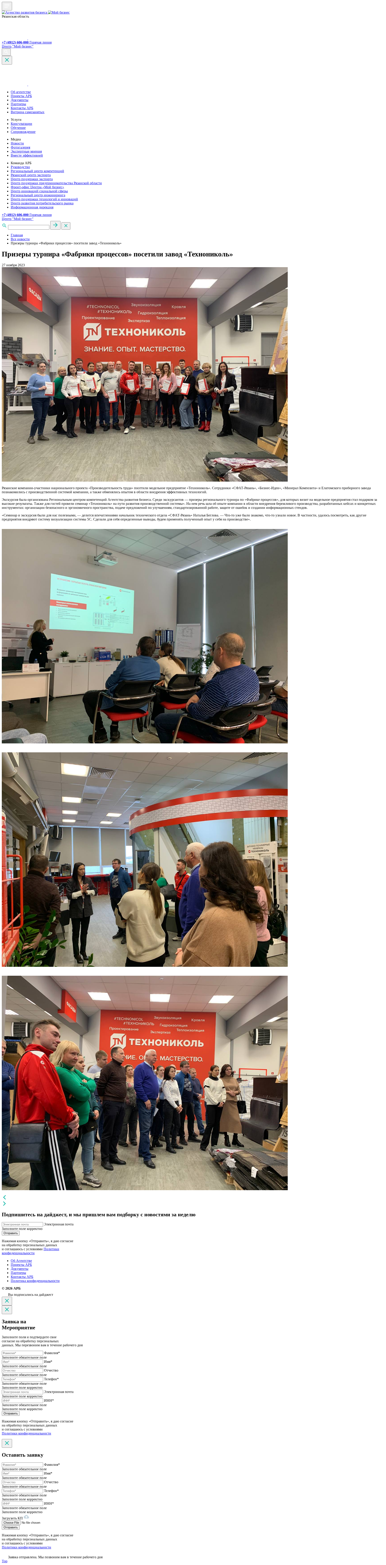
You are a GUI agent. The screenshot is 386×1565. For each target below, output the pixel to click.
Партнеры (18, 104)
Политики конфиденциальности (30, 1251)
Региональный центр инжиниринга (38, 195)
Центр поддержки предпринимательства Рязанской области (56, 183)
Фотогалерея (20, 147)
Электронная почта (58, 1224)
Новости (17, 143)
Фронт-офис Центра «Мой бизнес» (37, 187)
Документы (19, 100)
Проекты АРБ (21, 96)
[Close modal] (7, 1301)
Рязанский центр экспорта (31, 175)
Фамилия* (52, 1353)
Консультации (21, 124)
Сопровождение (23, 132)
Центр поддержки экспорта (32, 179)
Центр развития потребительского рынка (42, 203)
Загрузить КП (13, 1518)
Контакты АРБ (22, 108)
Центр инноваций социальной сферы (39, 191)
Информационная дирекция (32, 207)
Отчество (51, 1370)
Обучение (18, 128)
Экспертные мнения (26, 151)
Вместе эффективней (27, 155)
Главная (17, 235)
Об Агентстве (21, 1261)
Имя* (48, 1362)
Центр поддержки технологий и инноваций (44, 199)
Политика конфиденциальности (35, 1281)
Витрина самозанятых (27, 112)
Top (4, 1561)
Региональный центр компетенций (37, 171)
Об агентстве (21, 92)
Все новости (20, 239)
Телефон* (51, 1379)
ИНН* (49, 1400)
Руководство (20, 167)
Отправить (11, 1233)
